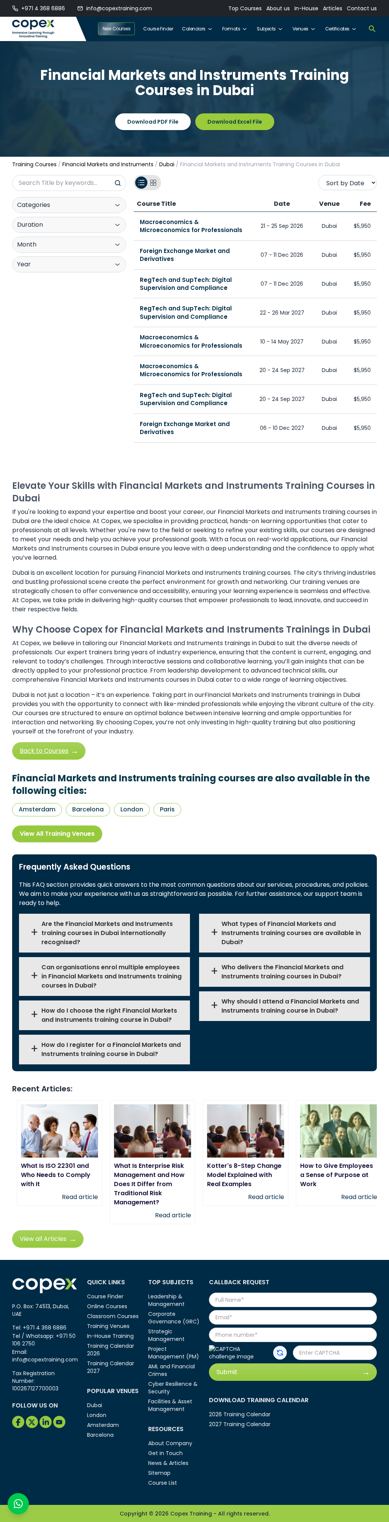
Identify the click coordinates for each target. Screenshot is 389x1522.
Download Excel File (234, 122)
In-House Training (110, 1336)
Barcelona (88, 809)
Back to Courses (44, 750)
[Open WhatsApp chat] (18, 1503)
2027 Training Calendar (239, 1424)
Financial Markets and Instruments (107, 164)
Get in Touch (165, 1453)
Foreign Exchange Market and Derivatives (185, 255)
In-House (306, 8)
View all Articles (43, 1238)
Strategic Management (166, 1335)
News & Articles (168, 1463)
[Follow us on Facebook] (18, 1422)
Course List (162, 1483)
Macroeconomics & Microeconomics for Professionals (191, 226)
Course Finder (158, 28)
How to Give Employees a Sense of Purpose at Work (336, 1174)
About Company (170, 1443)
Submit (227, 1372)
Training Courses (34, 164)
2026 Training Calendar (239, 1414)
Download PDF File (153, 122)
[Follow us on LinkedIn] (46, 1422)
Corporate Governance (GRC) (173, 1317)
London (131, 809)
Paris (167, 809)
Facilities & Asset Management (170, 1405)
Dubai (166, 164)
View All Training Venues (57, 833)
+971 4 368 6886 (43, 8)
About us (278, 8)
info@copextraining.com (119, 8)
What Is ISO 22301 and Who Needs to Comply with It (55, 1174)
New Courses (117, 28)
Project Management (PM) (173, 1352)
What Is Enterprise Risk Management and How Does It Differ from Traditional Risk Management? (149, 1184)
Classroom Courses (113, 1316)
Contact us (362, 8)
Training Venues (108, 1326)
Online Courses (107, 1306)
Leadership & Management (166, 1300)
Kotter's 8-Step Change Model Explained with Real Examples (244, 1174)
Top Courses (245, 8)
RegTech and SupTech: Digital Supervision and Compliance (186, 284)
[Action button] (280, 1353)
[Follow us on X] (32, 1422)
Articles (332, 8)
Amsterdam (37, 809)
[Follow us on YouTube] (59, 1422)
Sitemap (159, 1473)
